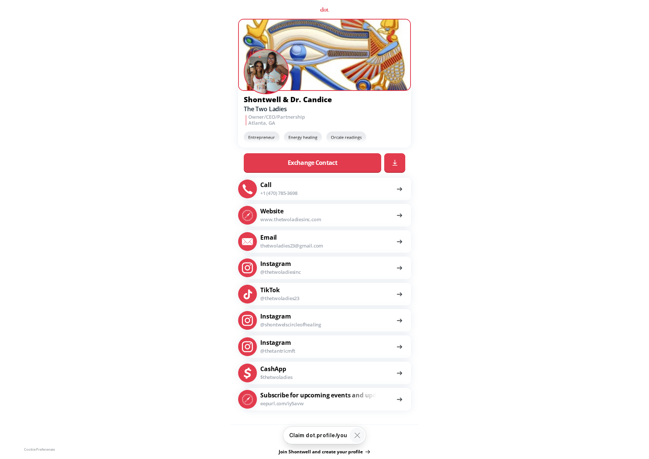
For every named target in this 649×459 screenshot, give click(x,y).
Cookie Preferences (39, 449)
